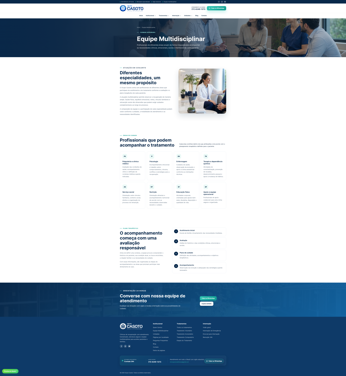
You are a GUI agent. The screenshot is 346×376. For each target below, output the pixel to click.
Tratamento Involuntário (185, 334)
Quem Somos (157, 327)
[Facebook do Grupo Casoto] (219, 2)
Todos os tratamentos (184, 327)
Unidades (187, 15)
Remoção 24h (207, 337)
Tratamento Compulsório (185, 337)
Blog (196, 15)
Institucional (150, 15)
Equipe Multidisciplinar (160, 331)
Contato (204, 15)
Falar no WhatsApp (208, 298)
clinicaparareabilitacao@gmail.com (179, 362)
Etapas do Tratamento (184, 340)
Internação (175, 15)
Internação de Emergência (212, 331)
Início (141, 15)
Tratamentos (163, 15)
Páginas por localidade (161, 337)
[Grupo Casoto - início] (131, 8)
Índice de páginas (159, 350)
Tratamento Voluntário (184, 331)
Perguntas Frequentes (160, 340)
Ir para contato (206, 304)
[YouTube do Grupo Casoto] (225, 2)
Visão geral (207, 327)
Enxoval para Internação (211, 334)
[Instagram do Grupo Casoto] (222, 2)
